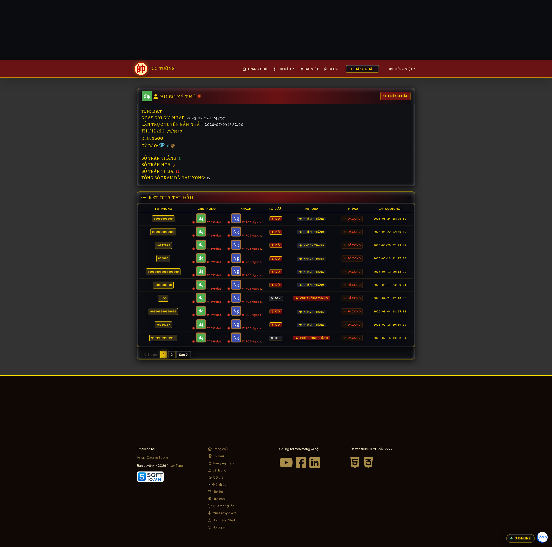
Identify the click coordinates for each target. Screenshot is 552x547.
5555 (163, 298)
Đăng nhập (364, 69)
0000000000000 (163, 231)
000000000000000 (163, 311)
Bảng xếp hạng (223, 463)
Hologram (219, 527)
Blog (333, 69)
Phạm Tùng (175, 465)
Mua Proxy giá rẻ (224, 513)
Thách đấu (398, 96)
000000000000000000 (163, 271)
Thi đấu (218, 456)
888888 (163, 258)
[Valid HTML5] (356, 462)
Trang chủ (257, 69)
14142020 (163, 245)
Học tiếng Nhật (223, 520)
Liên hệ (217, 491)
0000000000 (163, 285)
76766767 (163, 324)
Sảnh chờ (219, 470)
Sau (182, 354)
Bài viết (311, 69)
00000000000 (163, 218)
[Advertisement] (276, 30)
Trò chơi (219, 499)
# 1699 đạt (213, 222)
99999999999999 (163, 338)
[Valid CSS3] (368, 462)
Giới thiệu (219, 484)
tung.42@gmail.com (152, 457)
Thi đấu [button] (284, 69)
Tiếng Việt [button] (403, 69)
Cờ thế (217, 477)
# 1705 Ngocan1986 (255, 222)
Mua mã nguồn (223, 506)
